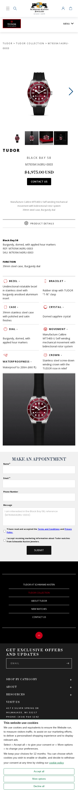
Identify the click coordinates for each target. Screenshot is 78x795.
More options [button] (39, 778)
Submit (39, 550)
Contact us (39, 181)
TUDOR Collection (39, 592)
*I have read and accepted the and (39, 531)
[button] (15, 8)
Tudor (8, 43)
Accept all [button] (39, 771)
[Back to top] (39, 635)
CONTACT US (39, 617)
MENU (66, 23)
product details (42, 223)
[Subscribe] (68, 663)
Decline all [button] (39, 786)
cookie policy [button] (56, 762)
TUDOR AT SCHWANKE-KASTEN (39, 584)
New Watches (39, 609)
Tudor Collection (30, 43)
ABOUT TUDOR (39, 600)
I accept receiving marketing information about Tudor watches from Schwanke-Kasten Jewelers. (38, 540)
